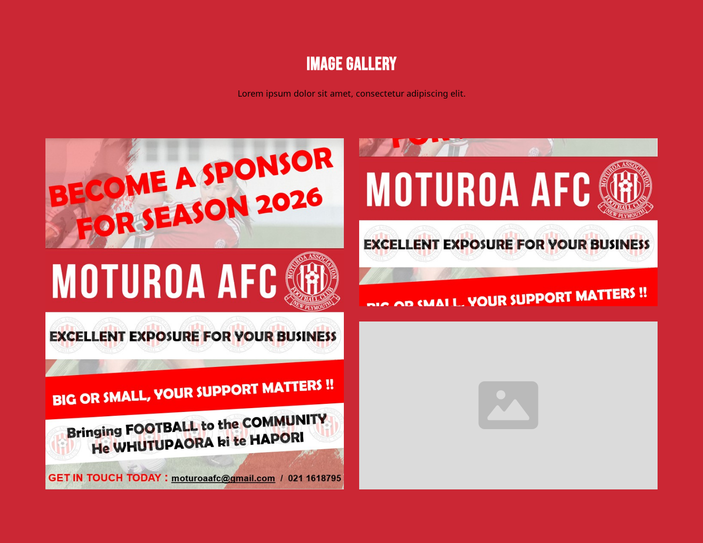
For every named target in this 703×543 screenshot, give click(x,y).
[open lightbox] (194, 313)
